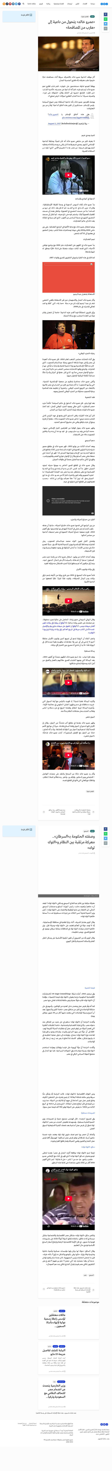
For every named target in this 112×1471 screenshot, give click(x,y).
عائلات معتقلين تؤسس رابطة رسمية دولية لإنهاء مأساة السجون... (54, 1320)
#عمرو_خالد (53, 114)
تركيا (54, 1381)
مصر (85, 1275)
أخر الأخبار (62, 1311)
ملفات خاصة (32, 4)
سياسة (93, 4)
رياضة (48, 4)
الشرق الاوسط (61, 1381)
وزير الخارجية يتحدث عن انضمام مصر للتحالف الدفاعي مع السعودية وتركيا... (54, 1391)
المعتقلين (55, 1311)
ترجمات (69, 4)
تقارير (77, 4)
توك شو (55, 1346)
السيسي (86, 831)
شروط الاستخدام (32, 1423)
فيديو (41, 4)
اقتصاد (85, 4)
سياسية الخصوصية (22, 1423)
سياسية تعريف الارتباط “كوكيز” (29, 1425)
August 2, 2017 (54, 123)
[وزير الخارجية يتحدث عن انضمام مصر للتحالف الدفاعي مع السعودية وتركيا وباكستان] (84, 1393)
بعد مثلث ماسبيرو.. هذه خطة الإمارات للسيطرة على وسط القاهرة (56, 1413)
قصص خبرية (84, 17)
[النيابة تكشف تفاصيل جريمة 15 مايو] (84, 1358)
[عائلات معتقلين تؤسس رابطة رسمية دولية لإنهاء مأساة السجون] (84, 1323)
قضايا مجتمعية (59, 4)
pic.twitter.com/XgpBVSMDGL (75, 118)
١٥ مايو (49, 1346)
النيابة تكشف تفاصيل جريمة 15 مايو (54, 1352)
